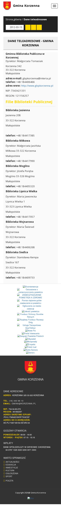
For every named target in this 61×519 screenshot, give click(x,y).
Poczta (9, 480)
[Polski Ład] (31, 347)
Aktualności (12, 461)
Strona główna (13, 19)
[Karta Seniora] (31, 350)
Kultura (10, 470)
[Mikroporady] (31, 341)
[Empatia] (31, 344)
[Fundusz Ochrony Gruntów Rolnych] (31, 315)
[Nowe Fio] (31, 330)
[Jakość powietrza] (31, 311)
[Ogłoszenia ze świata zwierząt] (31, 307)
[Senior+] (31, 352)
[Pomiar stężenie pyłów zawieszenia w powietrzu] (31, 302)
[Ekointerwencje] (31, 286)
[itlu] (31, 498)
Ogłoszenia (12, 473)
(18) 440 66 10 (16, 400)
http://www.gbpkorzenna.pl (37, 85)
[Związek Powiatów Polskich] (31, 336)
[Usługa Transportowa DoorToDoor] (31, 326)
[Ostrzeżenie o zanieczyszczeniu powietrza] (31, 291)
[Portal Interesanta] (31, 333)
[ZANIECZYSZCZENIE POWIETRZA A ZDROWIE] (31, 296)
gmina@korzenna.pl (24, 403)
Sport (9, 476)
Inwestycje (12, 467)
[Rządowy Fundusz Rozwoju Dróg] (31, 321)
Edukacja (11, 464)
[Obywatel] (31, 339)
